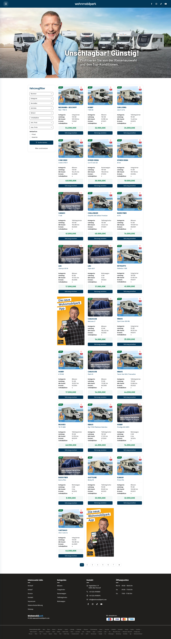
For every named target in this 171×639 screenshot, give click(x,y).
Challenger (79, 629)
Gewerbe (34, 137)
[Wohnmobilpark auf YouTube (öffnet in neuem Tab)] (101, 604)
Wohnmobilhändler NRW (34, 629)
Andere (53, 629)
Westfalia (125, 633)
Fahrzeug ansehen (71, 133)
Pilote (36, 633)
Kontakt (30, 597)
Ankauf (30, 589)
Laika (105, 631)
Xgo (130, 633)
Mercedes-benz (116, 631)
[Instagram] (156, 4)
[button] (81, 87)
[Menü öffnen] (6, 4)
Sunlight (100, 633)
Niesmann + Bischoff (127, 631)
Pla (40, 633)
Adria (44, 629)
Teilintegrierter (62, 597)
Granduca (48, 631)
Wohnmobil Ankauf (138, 633)
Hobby (58, 631)
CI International (93, 629)
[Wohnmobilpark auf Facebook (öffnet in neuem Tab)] (88, 604)
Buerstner (60, 629)
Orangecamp (137, 631)
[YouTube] (165, 4)
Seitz (82, 633)
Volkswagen (111, 633)
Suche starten (42, 142)
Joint (83, 631)
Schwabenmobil (75, 633)
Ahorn (48, 629)
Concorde (107, 629)
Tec (105, 633)
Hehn (53, 631)
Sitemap (30, 609)
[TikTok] (161, 4)
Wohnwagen (61, 601)
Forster (126, 629)
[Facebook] (151, 4)
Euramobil (120, 629)
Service (30, 593)
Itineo (72, 631)
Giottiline (138, 629)
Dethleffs (114, 629)
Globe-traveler (33, 631)
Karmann (88, 631)
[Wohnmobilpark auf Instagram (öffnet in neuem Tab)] (92, 604)
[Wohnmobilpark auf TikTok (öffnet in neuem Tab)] (97, 604)
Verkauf (30, 586)
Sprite (87, 633)
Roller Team (66, 633)
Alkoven (59, 586)
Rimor (55, 633)
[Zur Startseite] (85, 4)
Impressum (31, 601)
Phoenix (30, 633)
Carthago (72, 629)
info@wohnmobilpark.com (98, 599)
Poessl (44, 633)
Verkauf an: (33, 131)
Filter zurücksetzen (41, 148)
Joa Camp (78, 631)
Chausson (86, 629)
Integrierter (61, 589)
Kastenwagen (61, 593)
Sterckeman (93, 633)
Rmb (60, 633)
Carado (66, 629)
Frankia (132, 629)
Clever (100, 629)
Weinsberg (118, 633)
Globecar (41, 631)
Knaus (94, 631)
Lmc (110, 631)
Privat (34, 134)
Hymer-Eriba (65, 631)
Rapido (50, 633)
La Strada (100, 631)
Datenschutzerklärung (35, 605)
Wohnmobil (35, 616)
